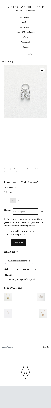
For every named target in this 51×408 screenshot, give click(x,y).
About (25, 37)
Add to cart (19, 243)
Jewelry (13, 169)
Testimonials (25, 42)
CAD (13, 200)
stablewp (9, 61)
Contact (26, 47)
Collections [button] (24, 17)
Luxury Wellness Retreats (25, 32)
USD (20, 200)
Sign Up (46, 347)
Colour (7, 210)
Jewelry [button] (25, 22)
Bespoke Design (25, 27)
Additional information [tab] (19, 260)
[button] (42, 70)
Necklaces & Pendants (27, 169)
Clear (42, 211)
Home (6, 169)
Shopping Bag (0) (25, 54)
